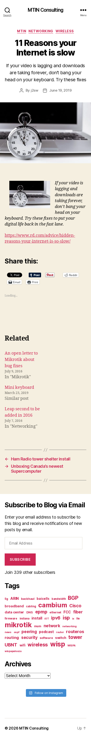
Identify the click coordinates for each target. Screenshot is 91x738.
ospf (16, 632)
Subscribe (20, 559)
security (29, 637)
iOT (46, 618)
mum (37, 626)
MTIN (21, 31)
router (60, 632)
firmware (11, 618)
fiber (78, 611)
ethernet (55, 612)
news (8, 632)
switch (60, 638)
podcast (46, 632)
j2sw (34, 90)
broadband (14, 606)
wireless (38, 645)
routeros (75, 631)
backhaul (28, 599)
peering (29, 631)
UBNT (11, 645)
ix (73, 618)
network (52, 625)
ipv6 (55, 618)
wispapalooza (13, 651)
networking (69, 626)
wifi (22, 645)
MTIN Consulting (45, 9)
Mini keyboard (19, 387)
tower (75, 637)
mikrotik (18, 625)
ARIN (14, 598)
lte (78, 618)
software (46, 638)
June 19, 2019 (60, 90)
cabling (31, 606)
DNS (29, 612)
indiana (24, 618)
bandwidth (59, 599)
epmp (41, 612)
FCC (67, 612)
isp (66, 618)
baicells (43, 599)
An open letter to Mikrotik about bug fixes (21, 360)
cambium (52, 605)
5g (6, 599)
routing (12, 637)
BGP (73, 598)
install (37, 618)
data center (14, 612)
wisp (57, 644)
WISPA (71, 645)
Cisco (75, 605)
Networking (40, 31)
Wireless (65, 31)
